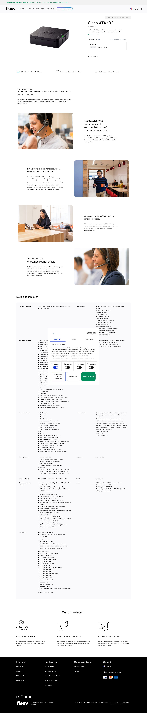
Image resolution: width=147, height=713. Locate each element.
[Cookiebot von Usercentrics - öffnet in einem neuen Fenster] (88, 333)
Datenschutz (92, 702)
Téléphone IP (20, 676)
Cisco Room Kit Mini (51, 681)
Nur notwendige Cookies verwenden (58, 377)
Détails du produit (93, 35)
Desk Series (19, 666)
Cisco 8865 (48, 685)
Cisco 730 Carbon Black (52, 676)
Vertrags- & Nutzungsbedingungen (114, 702)
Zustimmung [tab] (57, 339)
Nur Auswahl (73, 377)
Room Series (20, 681)
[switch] (67, 367)
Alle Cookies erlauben (88, 377)
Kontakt (76, 671)
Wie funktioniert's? (79, 666)
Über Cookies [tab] (89, 339)
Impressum (80, 702)
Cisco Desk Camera (51, 671)
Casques (18, 671)
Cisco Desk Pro (49, 666)
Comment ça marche (64, 9)
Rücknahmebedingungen (119, 704)
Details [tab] (73, 339)
